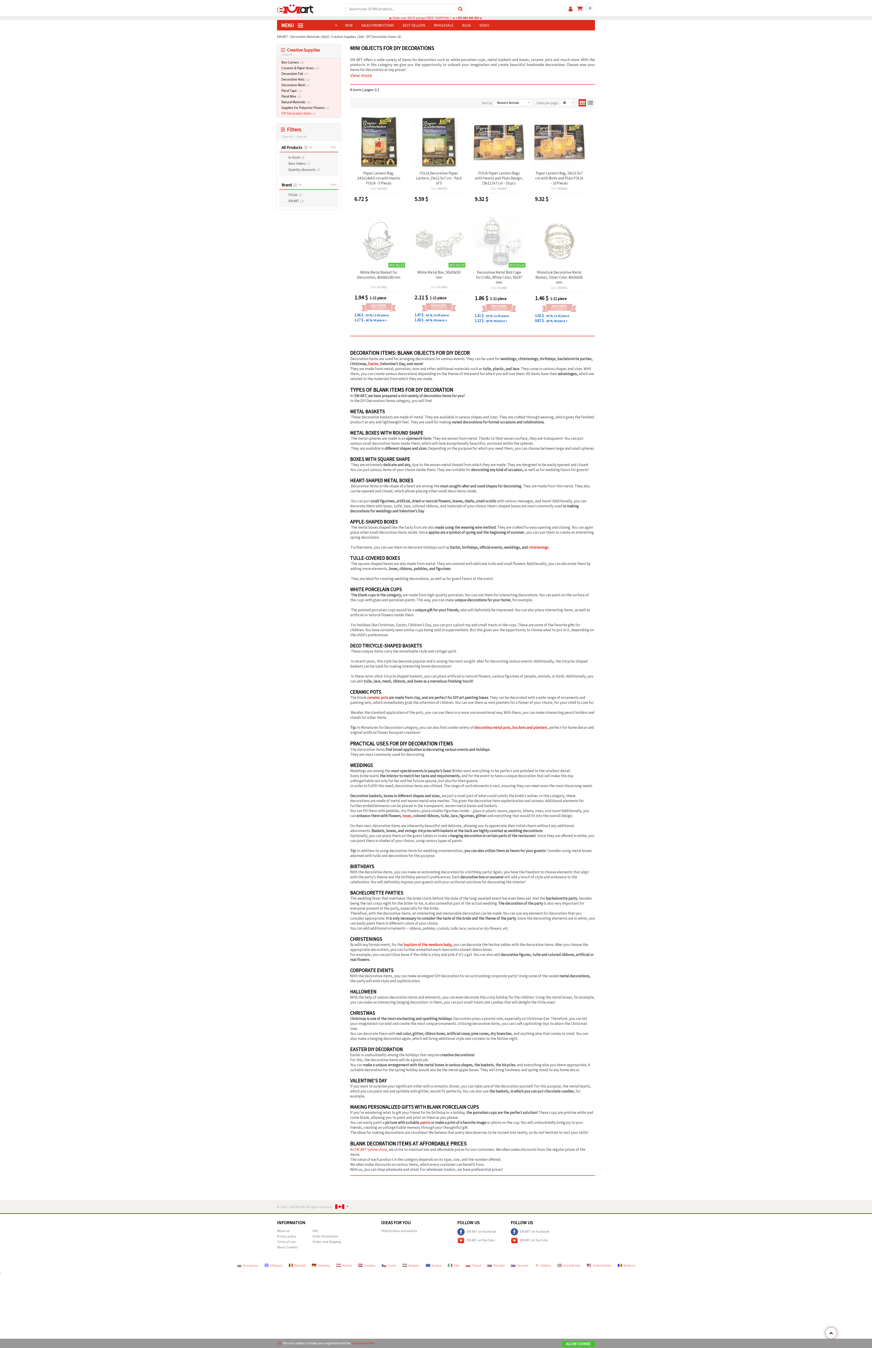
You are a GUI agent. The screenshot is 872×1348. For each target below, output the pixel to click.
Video (484, 25)
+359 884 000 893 (467, 18)
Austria (347, 1265)
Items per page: (548, 103)
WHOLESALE (443, 25)
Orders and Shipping (326, 1242)
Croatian (369, 1265)
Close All (287, 54)
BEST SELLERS (414, 25)
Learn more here (363, 1343)
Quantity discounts (304, 169)
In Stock (296, 157)
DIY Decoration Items (298, 113)
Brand (289, 184)
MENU (288, 25)
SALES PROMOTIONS (377, 25)
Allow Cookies (578, 1344)
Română (300, 1265)
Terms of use (286, 1242)
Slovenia (522, 1265)
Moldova (629, 1265)
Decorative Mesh (295, 85)
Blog (466, 25)
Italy (456, 1265)
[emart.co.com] (295, 8)
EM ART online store (370, 1149)
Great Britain (571, 1265)
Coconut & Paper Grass (300, 68)
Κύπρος (546, 1265)
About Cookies (287, 1247)
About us (283, 1231)
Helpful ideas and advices (399, 1231)
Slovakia (499, 1265)
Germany (324, 1265)
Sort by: (487, 103)
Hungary (413, 1265)
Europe (436, 1265)
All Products (294, 147)
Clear (333, 147)
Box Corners (292, 62)
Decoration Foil (294, 73)
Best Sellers (299, 163)
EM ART (296, 201)
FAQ (315, 1231)
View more (361, 75)
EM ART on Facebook (481, 1231)
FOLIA (295, 194)
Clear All (302, 137)
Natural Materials (296, 102)
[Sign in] (570, 8)
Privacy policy (286, 1236)
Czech (392, 1265)
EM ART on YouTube (480, 1240)
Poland (476, 1265)
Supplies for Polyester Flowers (305, 108)
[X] (279, 1343)
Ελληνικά (276, 1265)
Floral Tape (291, 90)
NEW (349, 25)
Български (250, 1265)
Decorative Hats (295, 79)
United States (602, 1265)
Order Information (325, 1236)
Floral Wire (291, 96)
